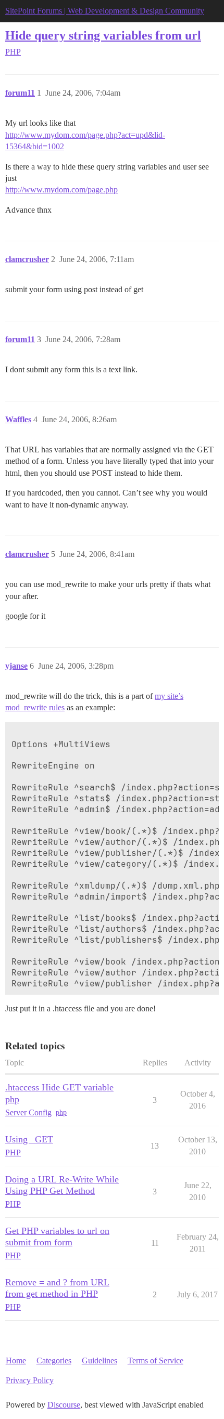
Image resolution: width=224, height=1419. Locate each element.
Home (16, 1360)
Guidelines (99, 1360)
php (61, 1112)
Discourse (63, 1404)
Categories (53, 1360)
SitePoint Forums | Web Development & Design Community (104, 10)
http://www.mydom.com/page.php (61, 189)
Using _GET (29, 1139)
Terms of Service (155, 1360)
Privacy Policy (30, 1380)
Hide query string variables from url (103, 35)
